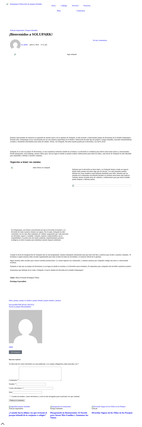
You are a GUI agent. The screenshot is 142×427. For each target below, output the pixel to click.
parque (16, 300)
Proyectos (87, 6)
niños (11, 300)
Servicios (75, 6)
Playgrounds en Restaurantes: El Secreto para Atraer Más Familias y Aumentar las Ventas (69, 415)
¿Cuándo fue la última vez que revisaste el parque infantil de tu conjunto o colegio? (28, 414)
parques (58, 300)
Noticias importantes (17, 30)
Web (10, 392)
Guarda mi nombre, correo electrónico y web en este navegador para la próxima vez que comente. (46, 396)
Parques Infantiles (31, 30)
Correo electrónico (16, 388)
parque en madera (25, 300)
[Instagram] (19, 293)
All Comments (15, 352)
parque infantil (38, 300)
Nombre (12, 384)
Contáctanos (80, 11)
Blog (58, 11)
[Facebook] (13, 293)
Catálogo (64, 6)
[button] (93, 30)
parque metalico (49, 300)
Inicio (54, 6)
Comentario (13, 380)
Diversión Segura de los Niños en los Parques (112, 413)
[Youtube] (25, 293)
